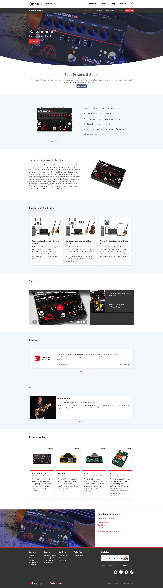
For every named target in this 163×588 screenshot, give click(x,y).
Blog (113, 4)
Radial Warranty (49, 560)
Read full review (62, 365)
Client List (32, 565)
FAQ (120, 10)
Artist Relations (34, 562)
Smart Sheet (102, 525)
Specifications (110, 10)
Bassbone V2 (36, 10)
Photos (100, 527)
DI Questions (63, 560)
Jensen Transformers (81, 558)
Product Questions (50, 558)
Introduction (88, 10)
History (31, 560)
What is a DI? (63, 556)
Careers (31, 558)
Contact (31, 556)
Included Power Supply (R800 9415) (110, 531)
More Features (91, 134)
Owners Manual (103, 523)
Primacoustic (78, 556)
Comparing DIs (64, 558)
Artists (103, 4)
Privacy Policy (49, 562)
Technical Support (50, 556)
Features (99, 10)
